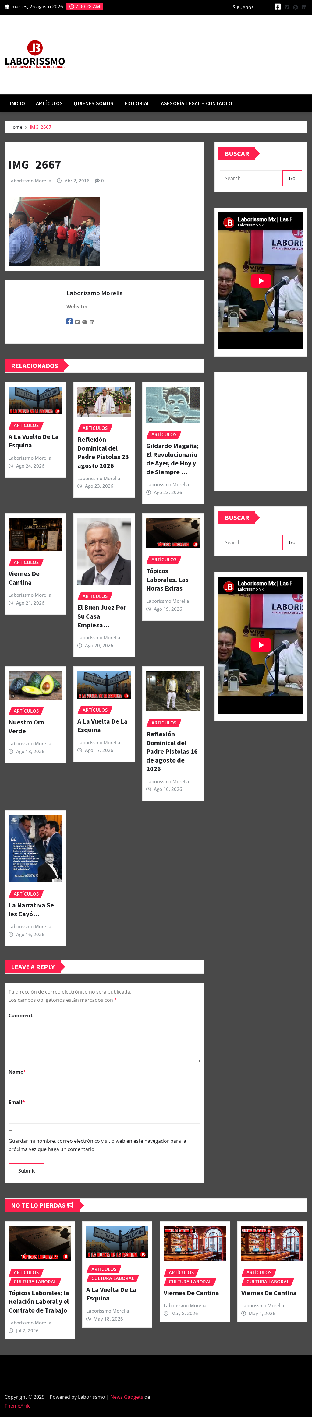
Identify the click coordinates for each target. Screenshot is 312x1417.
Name (17, 1071)
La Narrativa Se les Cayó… (31, 909)
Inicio (17, 103)
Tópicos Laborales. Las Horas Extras (167, 579)
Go (292, 178)
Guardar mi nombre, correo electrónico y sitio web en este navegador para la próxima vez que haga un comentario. (97, 1145)
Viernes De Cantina (24, 578)
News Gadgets (126, 1397)
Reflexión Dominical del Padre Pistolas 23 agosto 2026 (103, 452)
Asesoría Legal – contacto (196, 103)
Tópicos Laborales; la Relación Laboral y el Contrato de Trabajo (39, 1301)
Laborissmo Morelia (30, 180)
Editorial (137, 103)
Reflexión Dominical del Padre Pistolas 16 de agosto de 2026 (172, 751)
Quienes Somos (93, 103)
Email (17, 1102)
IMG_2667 (40, 127)
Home (16, 127)
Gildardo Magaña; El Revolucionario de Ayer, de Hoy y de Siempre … (172, 458)
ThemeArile (18, 1405)
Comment (21, 1015)
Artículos (49, 103)
